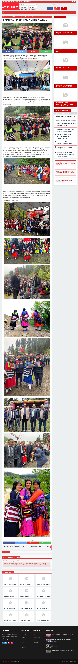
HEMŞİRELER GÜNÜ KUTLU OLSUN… (14, 546)
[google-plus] (70, 1)
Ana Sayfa (23, 7)
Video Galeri (23, 9)
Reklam (36, 642)
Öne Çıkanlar (21, 16)
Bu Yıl (73, 113)
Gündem (23, 637)
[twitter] (68, 1)
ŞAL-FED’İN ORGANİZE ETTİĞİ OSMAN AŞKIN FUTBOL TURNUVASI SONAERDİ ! (65, 163)
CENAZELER (52, 13)
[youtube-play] (74, 1)
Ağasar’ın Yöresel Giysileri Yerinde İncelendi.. (60, 645)
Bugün (56, 113)
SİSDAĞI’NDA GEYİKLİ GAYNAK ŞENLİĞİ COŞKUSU (62, 634)
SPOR (38, 13)
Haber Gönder (37, 637)
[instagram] (72, 1)
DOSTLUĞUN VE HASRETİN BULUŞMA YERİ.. (61, 639)
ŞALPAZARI (23, 13)
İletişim (32, 7)
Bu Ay (67, 113)
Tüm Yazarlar (37, 640)
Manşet (16, 16)
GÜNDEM (15, 13)
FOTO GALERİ (70, 13)
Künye (35, 634)
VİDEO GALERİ (61, 13)
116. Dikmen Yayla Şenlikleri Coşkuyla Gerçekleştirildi (62, 650)
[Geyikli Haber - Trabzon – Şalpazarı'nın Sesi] (10, 6)
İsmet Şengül (59, 162)
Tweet (32, 540)
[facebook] (66, 1)
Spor (23, 642)
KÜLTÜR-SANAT (31, 13)
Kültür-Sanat (24, 645)
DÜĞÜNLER (44, 13)
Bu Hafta (63, 113)
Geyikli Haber (8, 661)
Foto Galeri (33, 9)
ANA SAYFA (9, 13)
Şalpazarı (24, 640)
